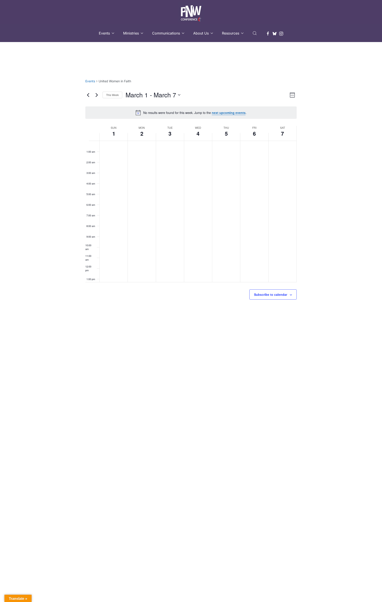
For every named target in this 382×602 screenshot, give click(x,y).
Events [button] (104, 33)
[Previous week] (88, 95)
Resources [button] (230, 33)
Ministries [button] (131, 33)
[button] (254, 33)
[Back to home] (191, 12)
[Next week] (96, 95)
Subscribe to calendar (270, 294)
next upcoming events (229, 112)
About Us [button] (201, 33)
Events (90, 81)
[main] (191, 200)
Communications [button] (166, 33)
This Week (112, 95)
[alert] (191, 112)
